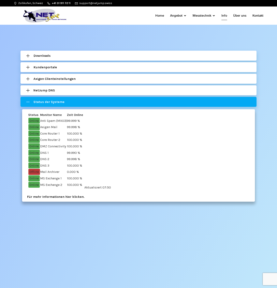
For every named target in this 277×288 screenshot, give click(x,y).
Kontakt (257, 15)
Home (159, 15)
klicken (78, 197)
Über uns (239, 15)
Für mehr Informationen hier (49, 197)
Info (224, 15)
